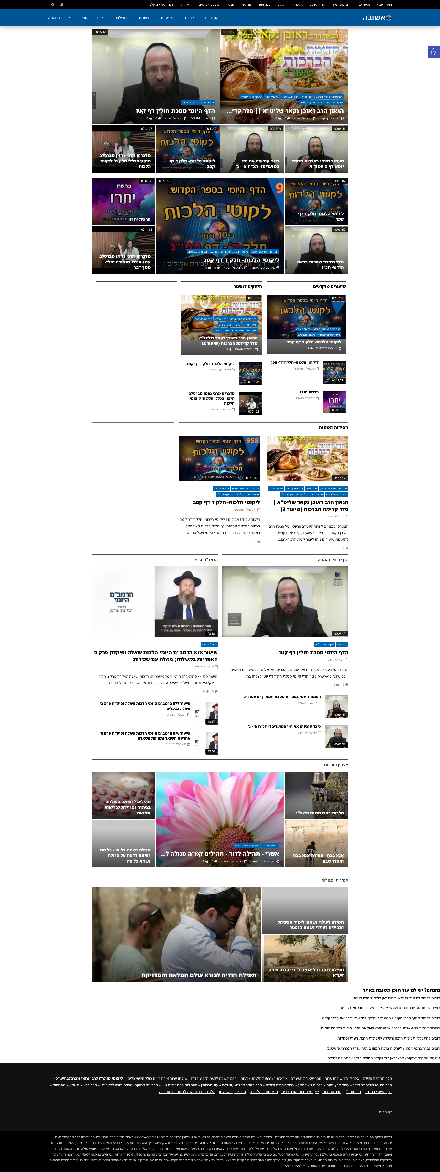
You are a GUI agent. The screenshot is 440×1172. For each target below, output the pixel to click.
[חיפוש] (52, 4)
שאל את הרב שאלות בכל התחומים (347, 1028)
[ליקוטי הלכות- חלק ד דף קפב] (188, 149)
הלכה (188, 17)
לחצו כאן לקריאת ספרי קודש (344, 1018)
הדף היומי (186, 5)
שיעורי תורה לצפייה (251, 96)
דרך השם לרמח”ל (378, 1091)
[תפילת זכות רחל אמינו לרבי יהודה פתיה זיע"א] (305, 958)
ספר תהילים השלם (377, 1078)
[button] (434, 52)
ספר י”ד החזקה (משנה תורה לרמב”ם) (129, 1085)
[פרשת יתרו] (123, 201)
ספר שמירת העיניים (306, 1078)
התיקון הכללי (78, 17)
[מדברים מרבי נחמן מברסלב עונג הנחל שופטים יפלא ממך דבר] (123, 250)
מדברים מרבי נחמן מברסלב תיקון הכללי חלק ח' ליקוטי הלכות (125, 161)
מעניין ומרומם (336, 765)
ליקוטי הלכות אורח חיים (300, 1091)
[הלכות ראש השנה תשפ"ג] (316, 795)
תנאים (282, 5)
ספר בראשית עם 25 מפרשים (74, 1085)
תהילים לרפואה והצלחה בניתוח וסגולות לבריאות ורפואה (127, 807)
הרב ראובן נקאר (289, 96)
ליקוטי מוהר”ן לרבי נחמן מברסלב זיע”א (89, 1078)
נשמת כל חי (362, 5)
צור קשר (246, 5)
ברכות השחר (340, 5)
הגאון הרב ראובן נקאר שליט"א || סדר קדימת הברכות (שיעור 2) (284, 110)
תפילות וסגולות (270, 845)
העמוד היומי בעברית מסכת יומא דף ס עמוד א (318, 163)
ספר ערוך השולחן (232, 1091)
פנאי (231, 5)
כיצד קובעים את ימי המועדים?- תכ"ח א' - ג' (257, 163)
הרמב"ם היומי (205, 560)
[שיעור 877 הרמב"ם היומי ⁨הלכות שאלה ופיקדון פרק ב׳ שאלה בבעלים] (206, 713)
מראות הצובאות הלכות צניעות (263, 1078)
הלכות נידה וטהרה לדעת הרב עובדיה (187, 1091)
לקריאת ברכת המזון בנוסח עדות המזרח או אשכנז (364, 1048)
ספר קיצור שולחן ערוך (342, 1078)
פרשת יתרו (140, 219)
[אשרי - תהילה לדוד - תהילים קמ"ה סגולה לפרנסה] (220, 819)
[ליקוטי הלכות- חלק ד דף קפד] (316, 201)
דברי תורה (307, 96)
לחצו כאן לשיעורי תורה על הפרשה (366, 1007)
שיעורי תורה (271, 96)
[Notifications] (61, 4)
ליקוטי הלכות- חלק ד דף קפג (241, 260)
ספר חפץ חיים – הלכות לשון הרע (323, 1085)
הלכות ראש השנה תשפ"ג (320, 813)
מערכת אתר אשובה (262, 267)
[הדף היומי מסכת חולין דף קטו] (156, 76)
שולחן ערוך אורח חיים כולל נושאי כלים (157, 1078)
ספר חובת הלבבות (264, 1091)
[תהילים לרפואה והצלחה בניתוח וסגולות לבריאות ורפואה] (123, 795)
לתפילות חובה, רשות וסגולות (359, 1038)
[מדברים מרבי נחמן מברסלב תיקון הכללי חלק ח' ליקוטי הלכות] (123, 149)
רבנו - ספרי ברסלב (161, 5)
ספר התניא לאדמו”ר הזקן (372, 1085)
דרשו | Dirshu (201, 118)
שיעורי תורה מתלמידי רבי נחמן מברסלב (321, 102)
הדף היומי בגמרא (333, 560)
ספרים (102, 17)
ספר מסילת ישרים (280, 1085)
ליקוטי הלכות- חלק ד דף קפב (314, 342)
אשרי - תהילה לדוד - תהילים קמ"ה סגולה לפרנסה (220, 853)
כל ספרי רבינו (241, 251)
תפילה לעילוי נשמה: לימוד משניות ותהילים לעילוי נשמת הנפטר (311, 924)
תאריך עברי (384, 5)
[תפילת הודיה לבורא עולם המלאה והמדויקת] (176, 934)
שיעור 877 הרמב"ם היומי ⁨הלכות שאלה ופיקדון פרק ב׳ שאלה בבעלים (145, 706)
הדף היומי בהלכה (191, 102)
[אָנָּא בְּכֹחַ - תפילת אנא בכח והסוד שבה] (316, 843)
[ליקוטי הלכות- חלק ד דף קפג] (220, 226)
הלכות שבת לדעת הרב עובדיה (214, 1078)
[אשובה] (377, 17)
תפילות (121, 17)
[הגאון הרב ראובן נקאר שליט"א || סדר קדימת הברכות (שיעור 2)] (284, 76)
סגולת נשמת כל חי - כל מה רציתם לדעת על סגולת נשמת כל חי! (125, 855)
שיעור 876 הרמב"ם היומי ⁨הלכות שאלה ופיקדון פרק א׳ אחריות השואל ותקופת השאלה (145, 736)
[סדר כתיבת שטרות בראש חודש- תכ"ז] (316, 250)
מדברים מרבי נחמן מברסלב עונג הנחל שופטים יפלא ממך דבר (125, 261)
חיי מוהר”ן (353, 1091)
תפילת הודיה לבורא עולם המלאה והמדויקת (198, 975)
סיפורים (144, 17)
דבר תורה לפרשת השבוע (329, 96)
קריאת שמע (317, 5)
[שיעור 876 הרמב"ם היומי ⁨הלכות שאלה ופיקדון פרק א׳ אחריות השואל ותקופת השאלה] (206, 743)
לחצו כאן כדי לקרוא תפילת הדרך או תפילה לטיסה (365, 1058)
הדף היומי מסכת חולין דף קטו (175, 110)
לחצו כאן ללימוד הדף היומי (375, 998)
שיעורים (165, 17)
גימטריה (297, 5)
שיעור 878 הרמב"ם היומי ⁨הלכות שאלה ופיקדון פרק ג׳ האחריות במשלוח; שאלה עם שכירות (156, 655)
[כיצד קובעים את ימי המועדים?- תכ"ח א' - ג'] (252, 149)
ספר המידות (331, 1091)
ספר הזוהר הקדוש (231, 1085)
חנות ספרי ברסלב (210, 5)
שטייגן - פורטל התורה (246, 845)
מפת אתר (264, 5)
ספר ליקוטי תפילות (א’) (179, 1085)
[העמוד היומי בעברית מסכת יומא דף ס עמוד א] (316, 149)
